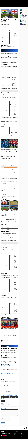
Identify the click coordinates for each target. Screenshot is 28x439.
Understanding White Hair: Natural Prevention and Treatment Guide (8, 346)
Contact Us (21, 433)
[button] (26, 5)
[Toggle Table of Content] (6, 26)
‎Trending (2, 403)
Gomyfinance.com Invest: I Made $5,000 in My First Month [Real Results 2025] (24, 16)
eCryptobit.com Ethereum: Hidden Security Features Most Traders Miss (25, 21)
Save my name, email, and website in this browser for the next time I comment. (9, 421)
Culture (23, 3)
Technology (8, 3)
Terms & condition (22, 434)
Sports (25, 3)
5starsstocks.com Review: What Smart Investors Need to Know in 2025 (25, 10)
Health (11, 3)
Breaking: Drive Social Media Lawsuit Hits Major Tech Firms (25, 13)
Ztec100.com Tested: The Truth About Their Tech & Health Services (25, 19)
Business (5, 3)
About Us (21, 432)
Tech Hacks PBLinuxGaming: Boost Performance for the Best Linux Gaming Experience (25, 24)
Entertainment (17, 3)
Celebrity (14, 3)
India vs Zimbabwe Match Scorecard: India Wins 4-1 (6, 404)
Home (2, 3)
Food (20, 3)
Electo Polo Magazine (4, 1)
